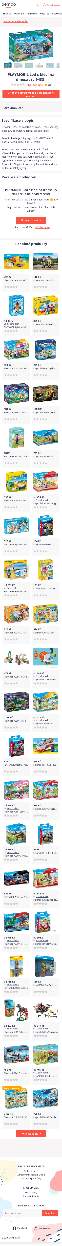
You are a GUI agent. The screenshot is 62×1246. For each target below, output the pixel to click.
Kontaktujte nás (31, 1196)
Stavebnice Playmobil (15, 21)
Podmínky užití (31, 1171)
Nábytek (32, 13)
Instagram (44, 1228)
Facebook (22, 1228)
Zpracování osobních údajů (31, 1174)
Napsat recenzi (35, 84)
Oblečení (19, 13)
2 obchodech (13, 323)
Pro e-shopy (31, 1192)
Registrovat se (53, 5)
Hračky (7, 13)
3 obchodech (42, 500)
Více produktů (30, 1133)
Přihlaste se (42, 227)
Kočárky (44, 13)
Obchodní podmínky (31, 1178)
